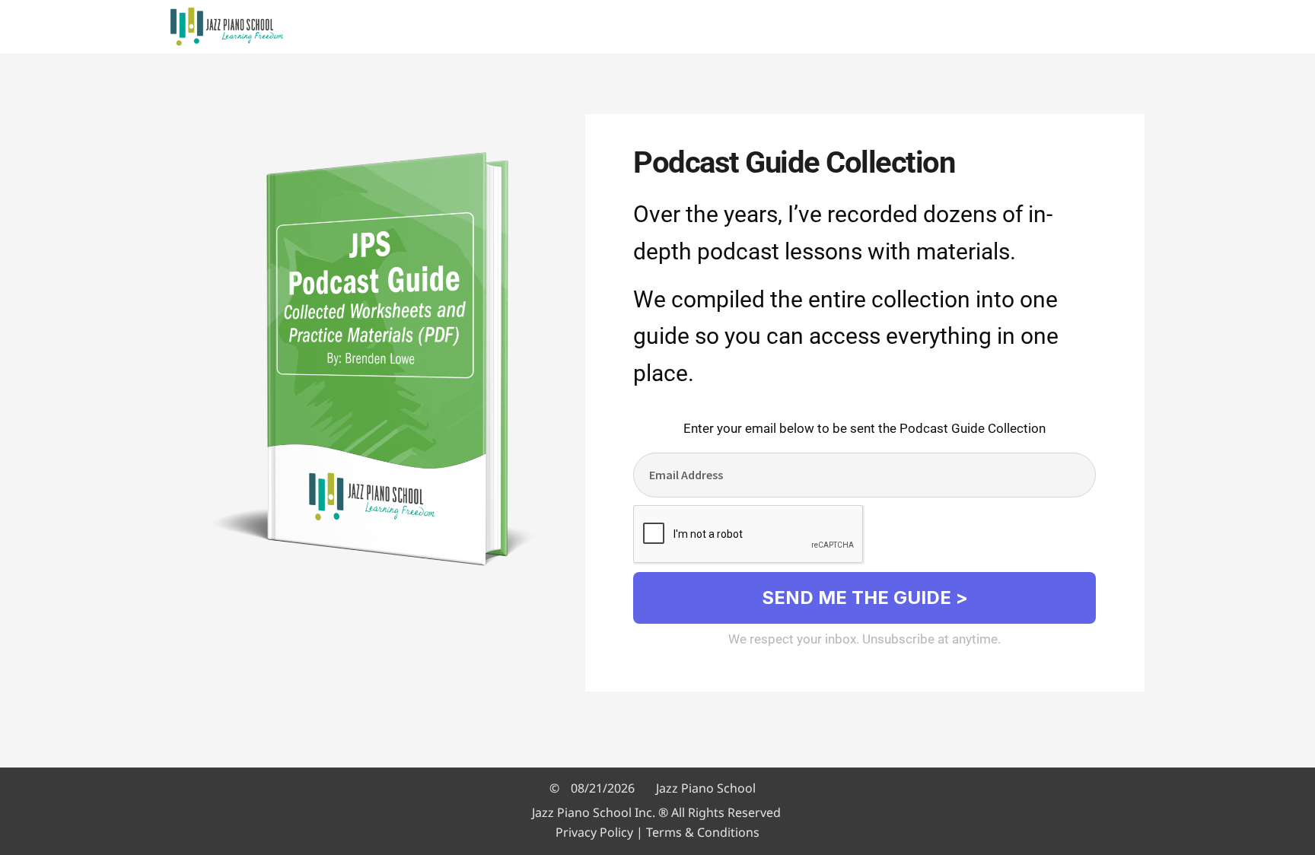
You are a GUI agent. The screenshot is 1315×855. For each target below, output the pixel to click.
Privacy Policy (594, 832)
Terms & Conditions (702, 832)
